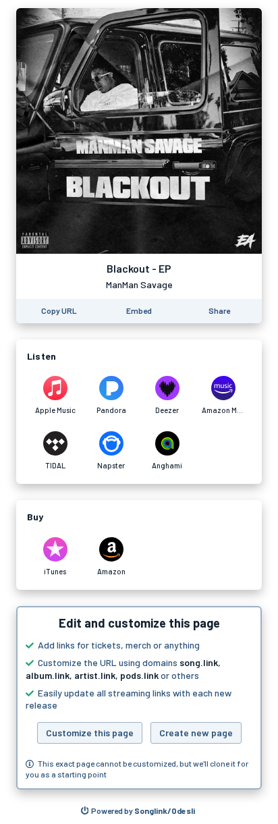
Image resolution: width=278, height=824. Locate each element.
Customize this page (90, 732)
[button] (139, 697)
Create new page (196, 732)
